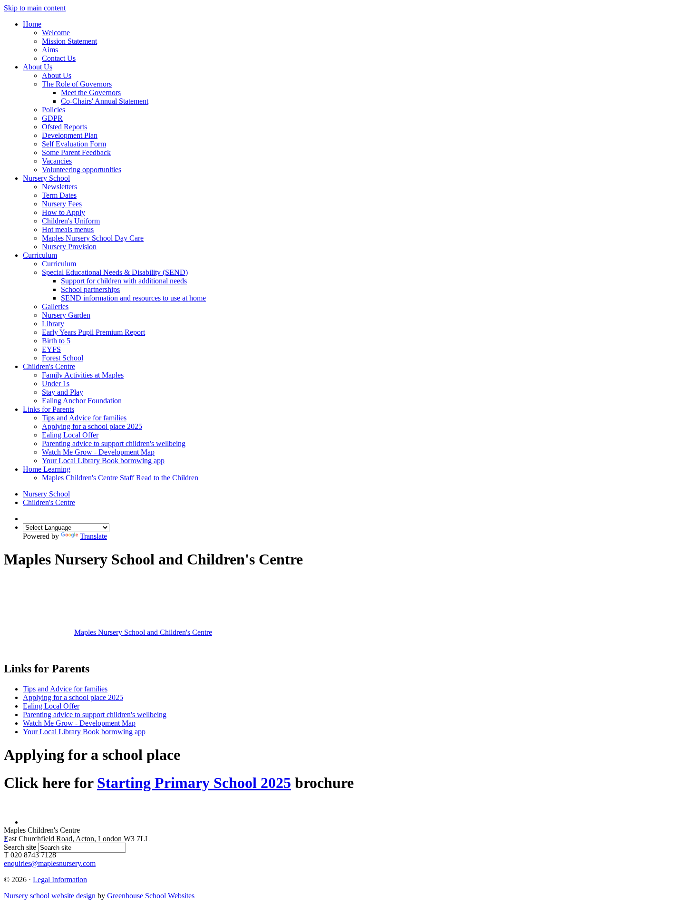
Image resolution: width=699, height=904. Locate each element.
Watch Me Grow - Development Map (98, 452)
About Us (37, 67)
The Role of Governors (77, 84)
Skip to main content (35, 8)
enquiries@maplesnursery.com (50, 863)
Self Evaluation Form (74, 144)
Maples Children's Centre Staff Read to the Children (120, 478)
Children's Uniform (71, 221)
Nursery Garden (66, 315)
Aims (50, 50)
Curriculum (40, 255)
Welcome (56, 33)
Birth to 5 (56, 341)
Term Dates (59, 195)
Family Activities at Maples (83, 375)
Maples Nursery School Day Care (93, 238)
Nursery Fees (62, 204)
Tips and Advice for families (84, 418)
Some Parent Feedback (76, 152)
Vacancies (57, 161)
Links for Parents (48, 409)
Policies (53, 110)
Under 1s (55, 383)
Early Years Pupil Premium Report (93, 332)
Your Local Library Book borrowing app (103, 461)
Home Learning (46, 469)
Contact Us (59, 58)
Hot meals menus (68, 229)
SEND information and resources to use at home (133, 298)
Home (32, 24)
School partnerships (90, 289)
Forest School (62, 358)
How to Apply (63, 212)
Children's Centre (49, 366)
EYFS (51, 349)
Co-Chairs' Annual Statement (104, 101)
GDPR (52, 118)
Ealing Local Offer (70, 435)
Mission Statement (69, 41)
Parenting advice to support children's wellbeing (113, 443)
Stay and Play (62, 392)
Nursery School (46, 178)
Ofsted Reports (64, 127)
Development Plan (69, 135)
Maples (143, 632)
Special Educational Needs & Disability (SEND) (115, 272)
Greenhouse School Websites (150, 896)
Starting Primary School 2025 (194, 782)
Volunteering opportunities (81, 169)
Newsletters (59, 187)
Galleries (55, 306)
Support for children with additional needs (124, 281)
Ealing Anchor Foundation (82, 401)
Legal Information (60, 879)
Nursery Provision (69, 247)
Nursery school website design (50, 896)
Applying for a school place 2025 (92, 426)
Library (53, 324)
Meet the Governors (91, 92)
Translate (93, 536)
